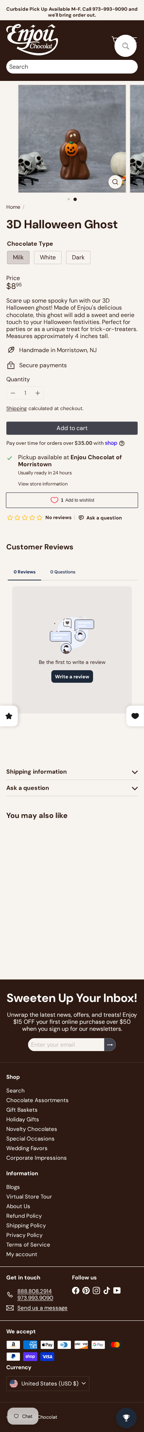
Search (15, 1090)
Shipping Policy (26, 1225)
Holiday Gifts (22, 1119)
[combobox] (72, 67)
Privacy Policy (24, 1235)
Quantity (18, 379)
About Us (18, 1206)
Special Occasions (30, 1138)
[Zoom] (115, 182)
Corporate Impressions (36, 1158)
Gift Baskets (22, 1110)
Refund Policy (24, 1216)
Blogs (13, 1187)
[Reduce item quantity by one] (12, 392)
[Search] (130, 67)
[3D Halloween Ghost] (52, 880)
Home (13, 207)
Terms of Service (28, 1244)
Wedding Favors (27, 1148)
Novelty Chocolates (31, 1129)
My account (21, 1254)
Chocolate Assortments (37, 1100)
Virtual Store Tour (29, 1196)
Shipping (16, 408)
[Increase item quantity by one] (37, 392)
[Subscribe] (110, 1044)
